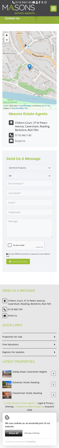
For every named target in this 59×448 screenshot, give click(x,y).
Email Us (20, 141)
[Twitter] (42, 2)
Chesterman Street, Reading (27, 393)
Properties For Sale (12, 336)
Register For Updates (13, 352)
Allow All (13, 433)
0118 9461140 (23, 2)
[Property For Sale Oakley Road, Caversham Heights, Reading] (6, 373)
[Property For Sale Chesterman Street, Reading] (6, 395)
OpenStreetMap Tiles (20, 108)
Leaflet (5, 105)
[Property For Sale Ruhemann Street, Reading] (6, 384)
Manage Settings (32, 433)
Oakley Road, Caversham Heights (29, 371)
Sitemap (9, 406)
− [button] (7, 40)
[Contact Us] (37, 2)
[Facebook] (39, 2)
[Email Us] (33, 2)
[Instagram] (45, 2)
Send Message (19, 261)
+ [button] (7, 35)
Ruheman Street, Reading (25, 382)
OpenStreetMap (25, 105)
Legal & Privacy (45, 403)
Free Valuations (10, 344)
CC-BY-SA (46, 105)
